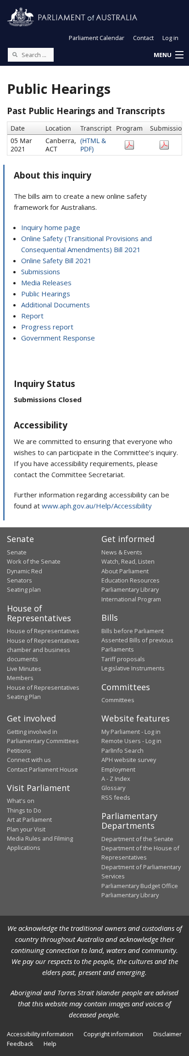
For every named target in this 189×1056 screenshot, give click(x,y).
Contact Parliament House (42, 769)
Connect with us (29, 760)
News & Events (121, 552)
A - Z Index (115, 778)
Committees (117, 700)
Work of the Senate (34, 561)
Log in (170, 38)
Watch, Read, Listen (128, 561)
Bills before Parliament (132, 631)
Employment (118, 769)
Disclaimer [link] (167, 1034)
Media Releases (46, 282)
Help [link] (50, 1043)
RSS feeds (115, 797)
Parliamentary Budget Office (139, 886)
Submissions (40, 271)
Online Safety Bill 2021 (56, 260)
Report (32, 315)
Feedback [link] (20, 1043)
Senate (17, 552)
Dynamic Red (24, 571)
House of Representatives (43, 631)
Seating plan (24, 589)
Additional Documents (55, 304)
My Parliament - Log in (131, 731)
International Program (131, 599)
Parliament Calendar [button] (96, 38)
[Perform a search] (15, 54)
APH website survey (128, 760)
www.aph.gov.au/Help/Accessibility (97, 505)
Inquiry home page (50, 227)
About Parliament (125, 571)
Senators (19, 580)
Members (20, 678)
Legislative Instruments (133, 668)
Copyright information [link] (113, 1034)
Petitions (19, 750)
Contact (143, 38)
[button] (168, 55)
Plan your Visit (26, 829)
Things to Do (24, 810)
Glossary (113, 788)
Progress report (47, 326)
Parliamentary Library (130, 589)
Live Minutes (24, 668)
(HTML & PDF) (93, 144)
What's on (20, 800)
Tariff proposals (123, 659)
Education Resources (130, 580)
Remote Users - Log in (131, 741)
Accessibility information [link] (40, 1034)
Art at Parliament (29, 819)
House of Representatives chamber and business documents (43, 650)
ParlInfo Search (122, 750)
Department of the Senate (137, 839)
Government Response (58, 337)
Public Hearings (45, 293)
